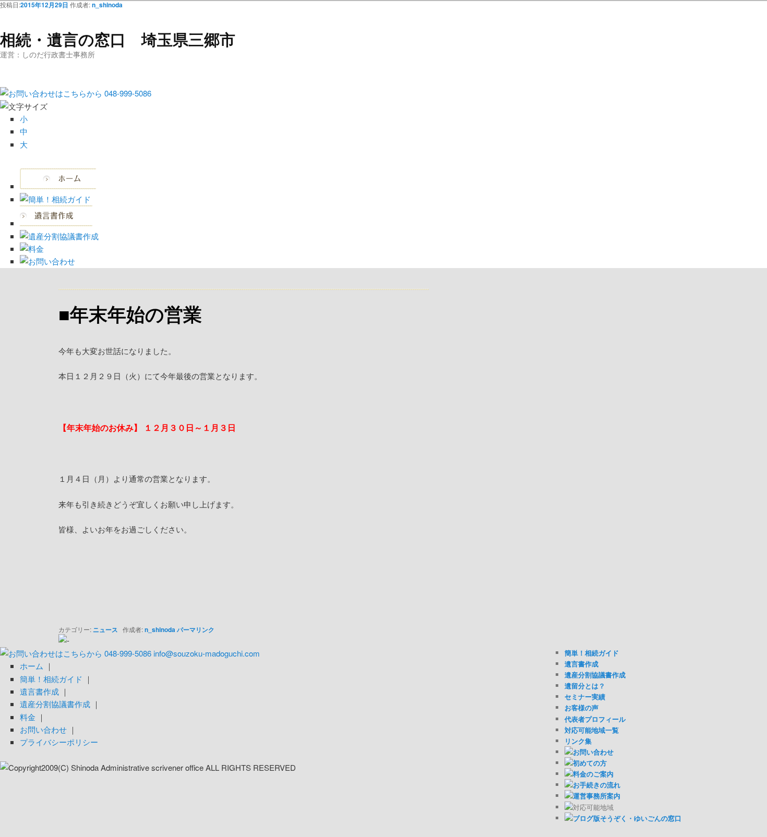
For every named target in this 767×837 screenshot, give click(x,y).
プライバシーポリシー (59, 741)
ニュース (105, 629)
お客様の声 (581, 707)
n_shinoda (107, 4)
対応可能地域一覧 (592, 730)
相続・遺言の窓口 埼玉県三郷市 (117, 39)
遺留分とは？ (585, 685)
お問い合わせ (43, 729)
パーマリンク (195, 629)
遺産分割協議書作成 (595, 675)
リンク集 (578, 741)
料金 (27, 716)
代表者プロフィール (595, 719)
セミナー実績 (585, 696)
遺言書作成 (581, 664)
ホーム (31, 665)
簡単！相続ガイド (592, 653)
